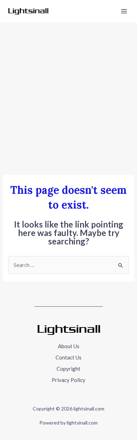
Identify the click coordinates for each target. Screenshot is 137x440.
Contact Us (68, 357)
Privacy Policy (68, 380)
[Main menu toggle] (124, 11)
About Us (68, 346)
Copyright (68, 368)
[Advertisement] (68, 94)
